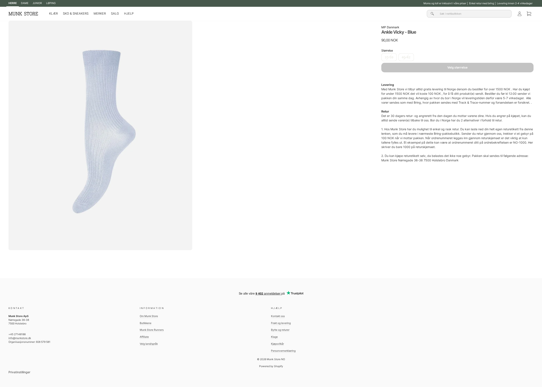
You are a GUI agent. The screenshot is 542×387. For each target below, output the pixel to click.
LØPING (51, 3)
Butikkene (145, 323)
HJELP (129, 13)
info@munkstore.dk (19, 338)
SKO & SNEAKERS (75, 13)
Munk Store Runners (152, 329)
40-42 (406, 57)
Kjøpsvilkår (277, 343)
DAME (24, 3)
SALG (115, 13)
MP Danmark (390, 27)
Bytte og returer (280, 329)
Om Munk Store (149, 316)
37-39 (389, 57)
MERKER (100, 13)
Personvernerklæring (283, 350)
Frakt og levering (281, 323)
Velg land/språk (149, 343)
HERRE (12, 3)
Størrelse (387, 50)
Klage (274, 336)
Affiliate (144, 336)
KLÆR (53, 13)
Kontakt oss (278, 316)
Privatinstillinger (19, 372)
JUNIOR (37, 3)
